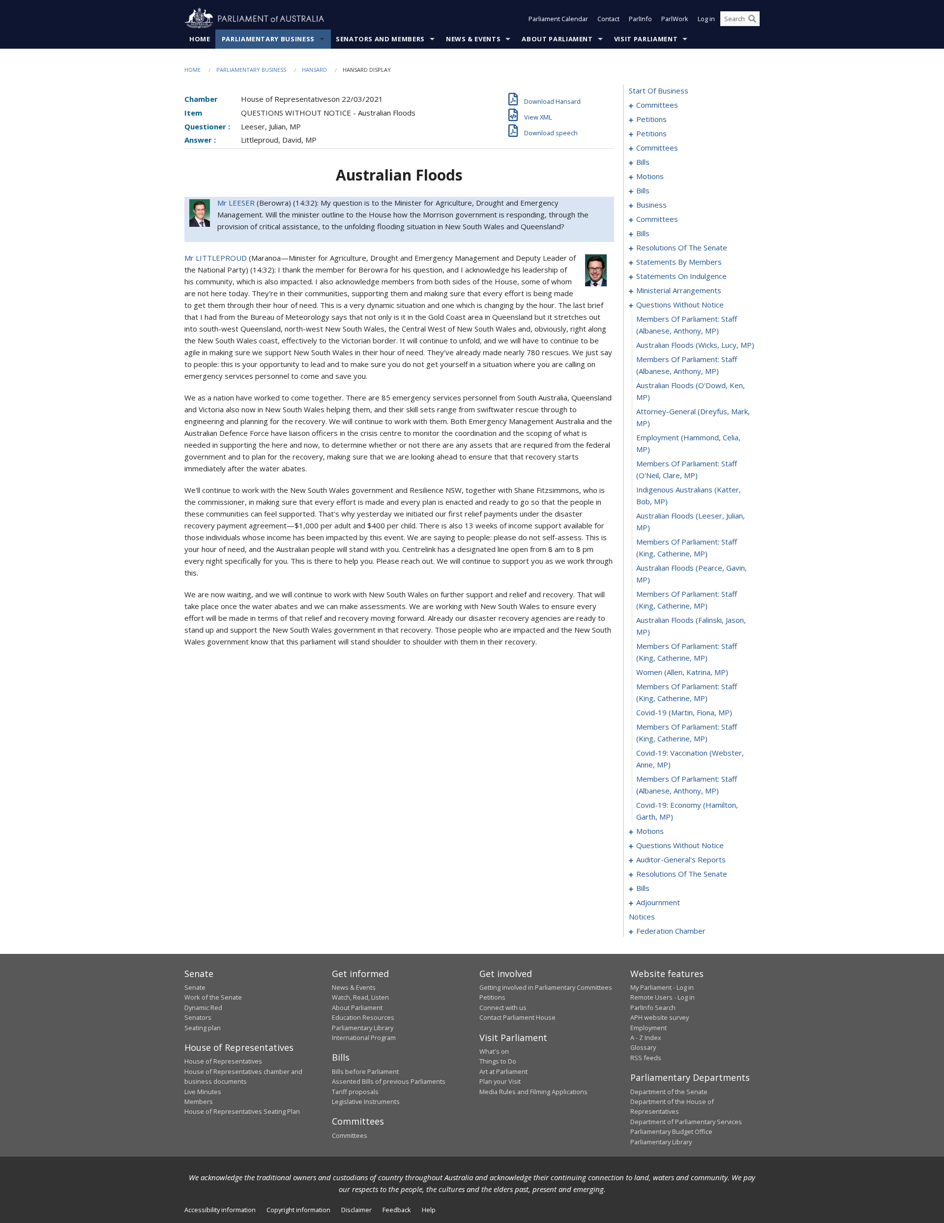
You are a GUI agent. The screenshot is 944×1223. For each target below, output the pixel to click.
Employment (648, 1027)
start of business (658, 90)
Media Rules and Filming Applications (533, 1091)
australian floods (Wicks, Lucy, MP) (695, 345)
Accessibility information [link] (220, 1209)
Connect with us (503, 1007)
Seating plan (202, 1027)
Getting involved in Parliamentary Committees (545, 987)
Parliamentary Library (362, 1027)
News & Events (473, 38)
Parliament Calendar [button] (558, 18)
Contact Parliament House (517, 1017)
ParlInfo (640, 18)
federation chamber (671, 931)
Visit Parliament (646, 38)
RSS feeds (645, 1057)
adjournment (658, 902)
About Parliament (557, 38)
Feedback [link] (397, 1209)
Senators (197, 1017)
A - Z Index (645, 1037)
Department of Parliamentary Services (686, 1121)
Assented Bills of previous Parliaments (388, 1081)
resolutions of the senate (681, 247)
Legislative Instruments (366, 1101)
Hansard (314, 69)
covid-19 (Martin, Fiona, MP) (684, 712)
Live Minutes (202, 1091)
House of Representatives (223, 1061)
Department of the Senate (669, 1091)
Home (199, 38)
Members (198, 1101)
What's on (494, 1051)
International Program (364, 1037)
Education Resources (363, 1017)
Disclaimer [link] (356, 1209)
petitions (651, 119)
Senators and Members (380, 38)
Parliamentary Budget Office (671, 1131)
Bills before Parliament (365, 1071)
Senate (195, 987)
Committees (349, 1135)
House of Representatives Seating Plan (242, 1111)
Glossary (643, 1047)
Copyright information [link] (298, 1209)
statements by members (679, 262)
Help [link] (429, 1209)
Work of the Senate (213, 997)
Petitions (492, 997)
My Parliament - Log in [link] (662, 987)
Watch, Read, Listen (360, 997)
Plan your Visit (500, 1081)
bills (642, 162)
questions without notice (680, 304)
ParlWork (674, 18)
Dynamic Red (203, 1007)
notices (642, 916)
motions (650, 176)
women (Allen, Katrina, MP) (682, 672)
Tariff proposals (355, 1091)
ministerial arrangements (678, 290)
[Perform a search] (752, 18)
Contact (608, 18)
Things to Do (497, 1061)
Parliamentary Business (268, 38)
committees (657, 105)
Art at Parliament (503, 1071)
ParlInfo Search (653, 1007)
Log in (706, 18)
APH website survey (659, 1017)
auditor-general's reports (681, 859)
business (651, 205)
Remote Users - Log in (662, 997)
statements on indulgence (681, 276)
